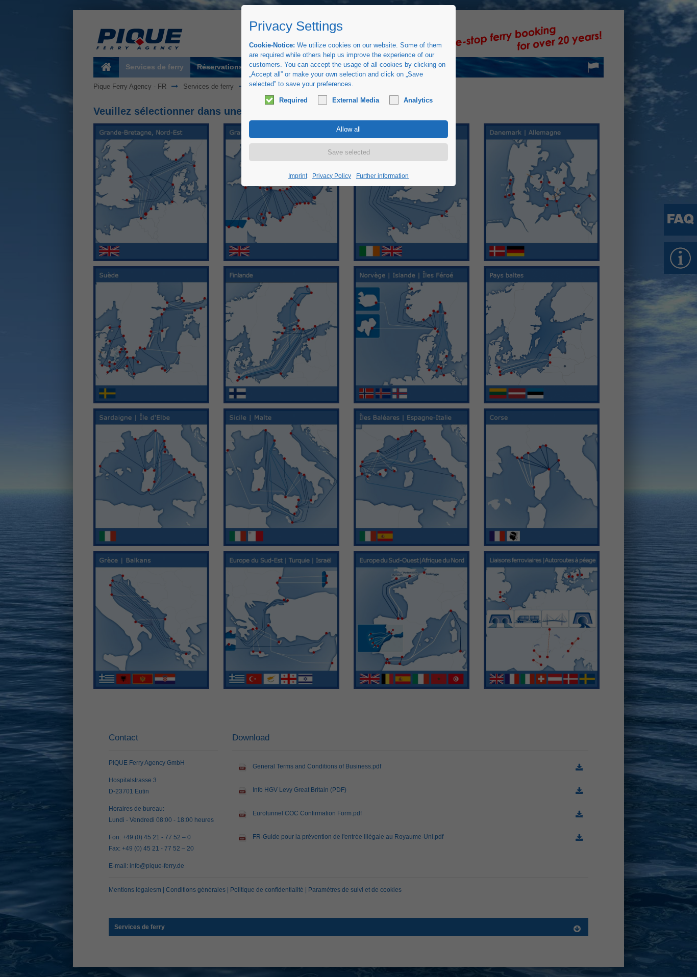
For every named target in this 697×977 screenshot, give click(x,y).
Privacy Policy (331, 175)
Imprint (297, 175)
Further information (382, 175)
